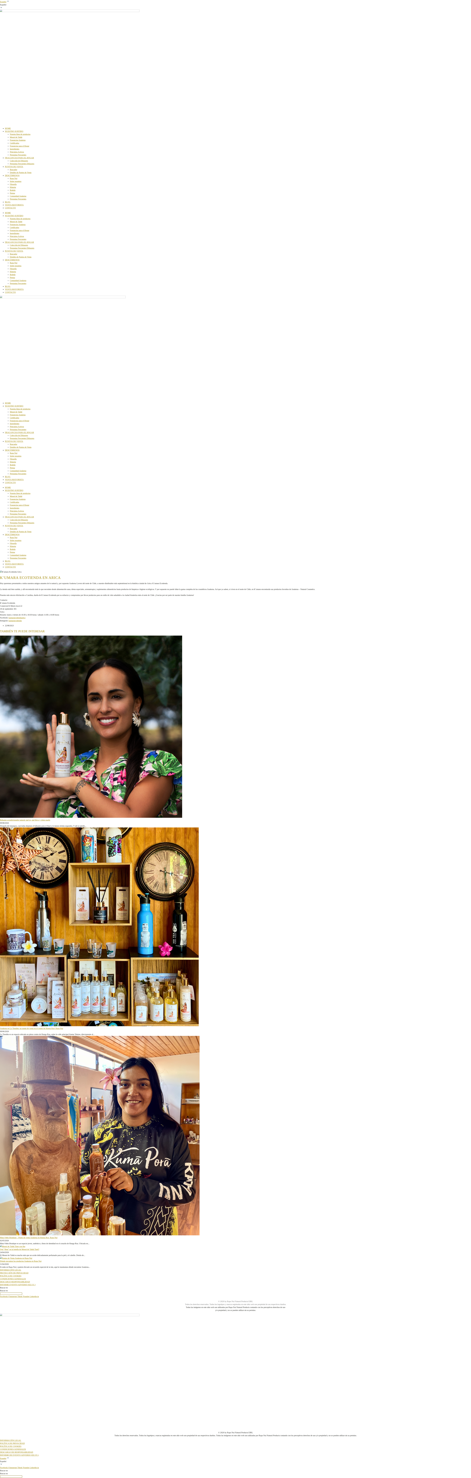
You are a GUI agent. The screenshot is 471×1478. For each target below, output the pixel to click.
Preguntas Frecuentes (18, 155)
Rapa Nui (13, 178)
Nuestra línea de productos (20, 134)
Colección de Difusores (19, 161)
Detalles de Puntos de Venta (20, 173)
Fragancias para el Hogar (19, 146)
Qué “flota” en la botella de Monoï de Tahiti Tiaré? (19, 1249)
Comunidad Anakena (18, 196)
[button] (235, 4)
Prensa (12, 193)
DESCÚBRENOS (12, 175)
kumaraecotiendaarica (17, 618)
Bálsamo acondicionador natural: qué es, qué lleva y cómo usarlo (25, 820)
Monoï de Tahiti (16, 137)
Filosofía (13, 184)
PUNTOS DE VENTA (14, 167)
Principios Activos (17, 152)
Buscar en (4, 1288)
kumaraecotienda (15, 621)
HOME (8, 128)
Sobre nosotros (15, 181)
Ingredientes (14, 149)
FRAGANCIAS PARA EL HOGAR (19, 158)
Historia (13, 187)
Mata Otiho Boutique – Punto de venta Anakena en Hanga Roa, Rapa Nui (28, 1238)
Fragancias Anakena (18, 140)
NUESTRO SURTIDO (14, 131)
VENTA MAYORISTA (14, 205)
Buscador (13, 170)
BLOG (7, 202)
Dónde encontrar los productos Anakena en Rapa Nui (20, 1261)
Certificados (14, 143)
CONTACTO (10, 208)
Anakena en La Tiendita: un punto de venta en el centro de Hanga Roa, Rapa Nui (31, 1028)
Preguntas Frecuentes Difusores (22, 164)
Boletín (12, 190)
